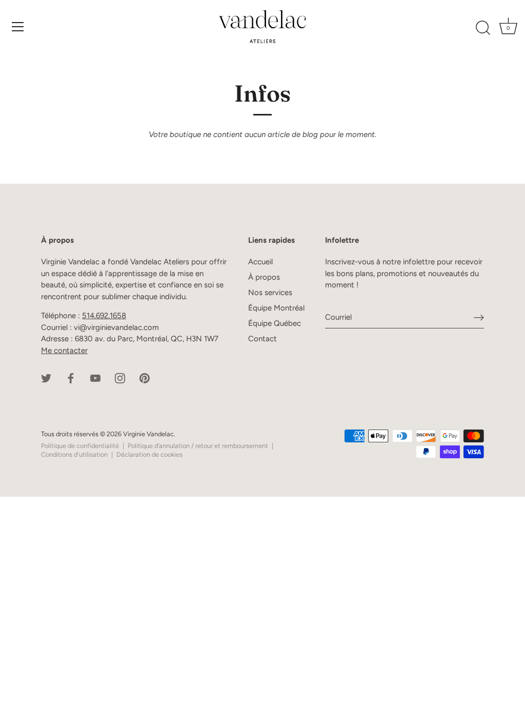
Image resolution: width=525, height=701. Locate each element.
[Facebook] (71, 377)
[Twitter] (46, 377)
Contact (262, 338)
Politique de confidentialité (80, 446)
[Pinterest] (144, 377)
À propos (264, 277)
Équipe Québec (274, 323)
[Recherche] (483, 28)
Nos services (270, 292)
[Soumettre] (479, 317)
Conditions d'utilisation (74, 454)
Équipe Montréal (276, 308)
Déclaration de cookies (149, 454)
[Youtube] (95, 377)
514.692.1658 (104, 315)
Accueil (260, 261)
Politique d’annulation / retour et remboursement (198, 446)
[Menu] (18, 26)
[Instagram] (120, 377)
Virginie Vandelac (148, 434)
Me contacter (64, 350)
